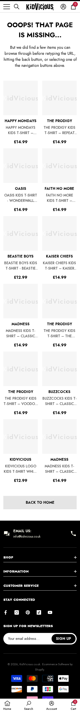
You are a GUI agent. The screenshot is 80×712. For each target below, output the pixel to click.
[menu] (6, 6)
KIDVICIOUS (20, 459)
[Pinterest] (27, 612)
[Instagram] (16, 612)
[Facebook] (5, 612)
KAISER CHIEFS (59, 256)
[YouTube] (50, 612)
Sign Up (63, 638)
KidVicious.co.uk (30, 664)
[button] (16, 6)
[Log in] (63, 6)
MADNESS (21, 324)
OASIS (20, 188)
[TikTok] (38, 612)
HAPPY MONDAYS (20, 120)
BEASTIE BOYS (21, 256)
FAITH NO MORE (59, 188)
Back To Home (40, 502)
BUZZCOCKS (59, 391)
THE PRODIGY (59, 120)
